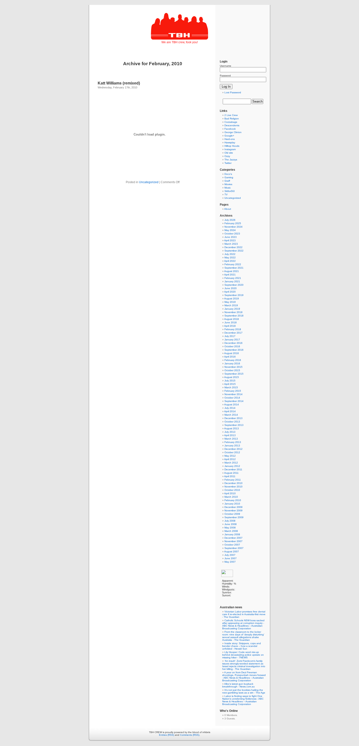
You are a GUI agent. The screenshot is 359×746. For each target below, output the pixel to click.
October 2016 (232, 346)
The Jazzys (230, 159)
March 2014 (231, 414)
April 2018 (230, 326)
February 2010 (232, 500)
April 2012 (230, 459)
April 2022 (230, 261)
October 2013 (232, 421)
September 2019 (233, 295)
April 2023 (230, 240)
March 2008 (231, 531)
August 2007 (231, 551)
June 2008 (230, 524)
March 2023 (231, 243)
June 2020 (230, 288)
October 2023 (232, 233)
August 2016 (231, 353)
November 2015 (233, 367)
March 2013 (231, 438)
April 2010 (230, 493)
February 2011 (232, 479)
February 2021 (232, 278)
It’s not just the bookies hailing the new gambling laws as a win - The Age (243, 691)
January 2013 (232, 445)
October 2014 (232, 397)
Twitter (228, 163)
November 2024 (233, 226)
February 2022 (232, 264)
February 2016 (232, 360)
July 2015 (229, 380)
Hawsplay (229, 142)
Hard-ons (229, 139)
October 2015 (232, 370)
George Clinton (233, 132)
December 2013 (233, 418)
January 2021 (232, 281)
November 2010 (233, 486)
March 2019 (231, 305)
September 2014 (233, 401)
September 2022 (233, 250)
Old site (228, 152)
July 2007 (229, 555)
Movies (228, 184)
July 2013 (229, 432)
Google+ (229, 135)
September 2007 (233, 548)
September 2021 (233, 267)
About (227, 209)
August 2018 (231, 319)
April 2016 (230, 356)
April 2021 (230, 274)
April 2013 (230, 435)
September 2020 (233, 285)
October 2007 (232, 544)
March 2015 (231, 387)
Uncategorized (148, 182)
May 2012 (230, 455)
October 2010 (232, 490)
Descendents (231, 125)
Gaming (228, 177)
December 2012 (233, 449)
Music (227, 187)
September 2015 (233, 373)
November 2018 (233, 312)
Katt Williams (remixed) (119, 83)
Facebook (230, 128)
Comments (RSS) (189, 735)
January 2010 (232, 503)
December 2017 (233, 332)
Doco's (228, 174)
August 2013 (231, 428)
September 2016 (233, 349)
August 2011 (231, 473)
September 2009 (233, 517)
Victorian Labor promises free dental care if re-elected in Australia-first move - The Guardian (243, 614)
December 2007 (233, 537)
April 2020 (230, 291)
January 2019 (232, 308)
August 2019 (231, 298)
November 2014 (233, 394)
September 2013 (233, 425)
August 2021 (231, 271)
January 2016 (232, 363)
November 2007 (233, 541)
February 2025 (232, 223)
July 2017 (229, 336)
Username (225, 65)
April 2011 (229, 476)
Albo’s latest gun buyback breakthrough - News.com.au (238, 685)
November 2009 (233, 510)
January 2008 (232, 534)
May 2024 (230, 230)
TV (226, 194)
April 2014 (230, 411)
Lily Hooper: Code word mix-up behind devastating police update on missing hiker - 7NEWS (243, 655)
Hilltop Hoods (231, 146)
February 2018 (232, 329)
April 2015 (230, 384)
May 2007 (230, 561)
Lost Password (232, 92)
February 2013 (232, 442)
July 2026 (229, 220)
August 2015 (231, 377)
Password (225, 75)
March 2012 (231, 462)
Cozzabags (230, 122)
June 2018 (230, 322)
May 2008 (230, 527)
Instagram (230, 149)
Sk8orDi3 (229, 191)
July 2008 (229, 520)
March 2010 (231, 496)
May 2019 (230, 302)
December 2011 (233, 469)
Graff (227, 180)
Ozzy (227, 156)
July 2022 (229, 254)
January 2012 (232, 466)
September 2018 (233, 315)
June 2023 (230, 237)
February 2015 (232, 390)
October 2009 (232, 514)
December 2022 (233, 247)
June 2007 (230, 558)
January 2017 (232, 339)
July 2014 (229, 408)
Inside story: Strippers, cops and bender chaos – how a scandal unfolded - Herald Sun (241, 646)
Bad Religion (231, 118)
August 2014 (231, 404)
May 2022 (230, 257)
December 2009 (233, 507)
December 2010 (233, 483)
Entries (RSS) (166, 735)
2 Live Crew (231, 115)
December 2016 (233, 343)
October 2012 (232, 452)
